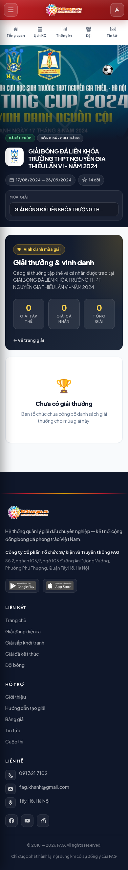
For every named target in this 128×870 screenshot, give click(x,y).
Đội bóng (15, 665)
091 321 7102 (33, 773)
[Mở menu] (11, 10)
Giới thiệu (15, 697)
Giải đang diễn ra (23, 631)
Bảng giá (14, 719)
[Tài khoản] (117, 10)
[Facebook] (11, 820)
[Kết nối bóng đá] (43, 820)
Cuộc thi (14, 741)
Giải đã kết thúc (22, 654)
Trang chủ (15, 620)
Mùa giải (19, 197)
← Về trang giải (28, 340)
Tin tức (12, 730)
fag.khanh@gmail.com (44, 787)
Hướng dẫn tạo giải (25, 708)
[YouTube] (27, 820)
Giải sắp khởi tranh (24, 643)
